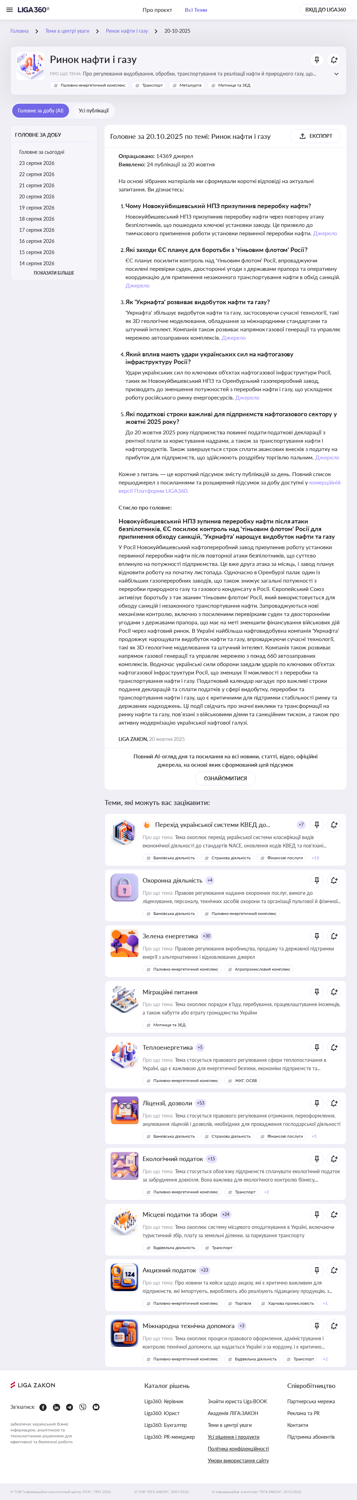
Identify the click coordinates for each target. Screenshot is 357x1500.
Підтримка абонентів (311, 1437)
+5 (200, 1047)
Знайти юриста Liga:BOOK (237, 1401)
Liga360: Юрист (162, 1413)
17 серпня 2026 (36, 230)
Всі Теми (196, 9)
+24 (225, 1214)
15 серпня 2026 (36, 252)
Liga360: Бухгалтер (165, 1425)
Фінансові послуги (285, 857)
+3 (242, 1325)
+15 (211, 1158)
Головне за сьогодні (41, 152)
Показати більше (54, 273)
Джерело (325, 233)
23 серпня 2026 (36, 163)
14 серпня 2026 (36, 263)
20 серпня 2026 (36, 196)
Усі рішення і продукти (233, 1437)
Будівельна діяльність (174, 1247)
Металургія (191, 85)
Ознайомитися (225, 778)
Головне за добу (38, 135)
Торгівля (243, 1303)
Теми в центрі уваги (230, 1425)
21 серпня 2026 (36, 185)
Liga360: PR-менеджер (169, 1437)
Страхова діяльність (231, 857)
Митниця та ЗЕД (234, 85)
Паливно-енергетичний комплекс (93, 85)
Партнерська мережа (311, 1401)
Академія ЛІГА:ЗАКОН (233, 1413)
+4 (209, 880)
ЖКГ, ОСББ (246, 1080)
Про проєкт (157, 9)
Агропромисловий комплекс (262, 969)
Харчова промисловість (291, 1303)
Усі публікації (93, 110)
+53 (200, 1103)
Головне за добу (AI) (40, 110)
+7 (301, 824)
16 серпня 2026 (36, 241)
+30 (206, 936)
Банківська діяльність (174, 857)
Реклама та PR (303, 1413)
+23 (204, 1270)
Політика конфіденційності (238, 1449)
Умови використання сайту (238, 1460)
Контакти (297, 1425)
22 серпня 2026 (36, 174)
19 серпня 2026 (36, 208)
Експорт (321, 136)
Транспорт (152, 85)
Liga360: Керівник (163, 1401)
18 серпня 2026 (36, 219)
